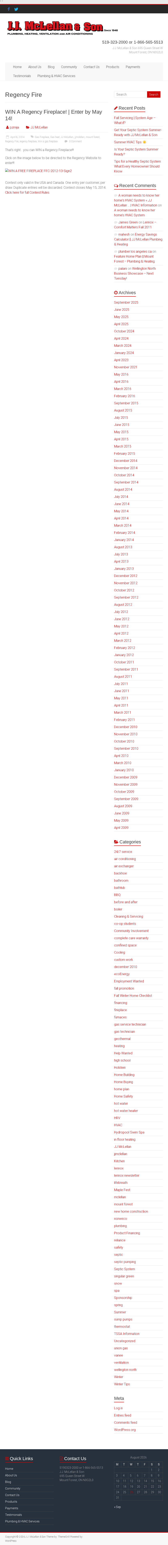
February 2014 (124, 533)
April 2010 (121, 756)
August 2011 (123, 677)
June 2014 (121, 504)
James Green (128, 222)
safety (118, 1247)
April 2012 (121, 633)
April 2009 (121, 828)
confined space (125, 945)
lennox (119, 1168)
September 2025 (126, 302)
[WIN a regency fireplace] (38, 171)
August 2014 (123, 489)
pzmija (14, 127)
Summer (120, 1312)
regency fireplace (28, 141)
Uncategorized (124, 1341)
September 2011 (126, 669)
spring (118, 1305)
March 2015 (122, 446)
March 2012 (122, 641)
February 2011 (124, 720)
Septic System (124, 1269)
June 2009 (121, 813)
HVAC (118, 1125)
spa (116, 1291)
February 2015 (124, 454)
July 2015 (121, 418)
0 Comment (75, 141)
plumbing (120, 1226)
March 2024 (122, 346)
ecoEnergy (122, 974)
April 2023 (121, 360)
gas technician (124, 1032)
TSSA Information (127, 1334)
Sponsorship (123, 1298)
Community (69, 67)
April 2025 (121, 324)
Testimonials (22, 76)
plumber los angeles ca (135, 251)
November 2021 (125, 367)
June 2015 (121, 425)
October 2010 (124, 741)
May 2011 (121, 698)
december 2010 (125, 967)
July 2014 (121, 497)
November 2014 (125, 468)
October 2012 (124, 590)
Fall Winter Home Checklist (133, 996)
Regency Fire (11, 141)
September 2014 (126, 482)
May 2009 (121, 820)
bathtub (119, 888)
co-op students (125, 924)
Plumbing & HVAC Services (56, 76)
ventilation (121, 1363)
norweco (120, 1219)
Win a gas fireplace (48, 141)
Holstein (120, 1068)
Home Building (124, 1075)
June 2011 (121, 691)
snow (118, 1283)
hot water (121, 1104)
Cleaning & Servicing (128, 916)
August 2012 (123, 605)
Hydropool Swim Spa (129, 1132)
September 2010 (126, 749)
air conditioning (125, 859)
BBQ (117, 895)
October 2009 (124, 792)
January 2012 (124, 655)
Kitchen (119, 1161)
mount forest (93, 137)
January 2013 (124, 569)
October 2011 (124, 662)
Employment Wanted (129, 981)
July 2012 (121, 612)
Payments (133, 67)
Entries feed (122, 1415)
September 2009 (126, 799)
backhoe (120, 873)
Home (17, 67)
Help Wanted (123, 1053)
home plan (121, 1089)
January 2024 (124, 353)
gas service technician (130, 1024)
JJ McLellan (39, 127)
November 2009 (125, 784)
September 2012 (126, 597)
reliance (119, 1240)
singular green (124, 1276)
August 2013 (123, 547)
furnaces (120, 1017)
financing (120, 1003)
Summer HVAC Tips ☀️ (130, 142)
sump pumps (123, 1319)
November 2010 (125, 734)
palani (122, 269)
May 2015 (121, 432)
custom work (123, 960)
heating (119, 1046)
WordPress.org (125, 1430)
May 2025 (121, 317)
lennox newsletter (126, 1175)
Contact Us (92, 67)
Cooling (119, 952)
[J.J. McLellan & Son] (62, 21)
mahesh (124, 234)
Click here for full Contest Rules (27, 192)
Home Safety (123, 1096)
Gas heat (55, 137)
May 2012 (121, 626)
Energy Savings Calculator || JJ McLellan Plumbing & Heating (138, 239)
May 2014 (121, 511)
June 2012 (121, 619)
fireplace (120, 1010)
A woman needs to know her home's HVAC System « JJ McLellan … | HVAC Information (136, 200)
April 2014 (121, 518)
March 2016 (122, 389)
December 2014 (125, 461)
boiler (118, 909)
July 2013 (121, 554)
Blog (51, 67)
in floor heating (124, 1139)
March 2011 (122, 713)
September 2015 (126, 403)
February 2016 (124, 396)
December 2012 (125, 576)
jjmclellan (80, 137)
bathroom (121, 880)
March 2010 (122, 763)
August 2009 (123, 806)
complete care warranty (131, 938)
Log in (118, 1408)
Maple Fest (122, 1190)
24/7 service (123, 852)
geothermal (122, 1039)
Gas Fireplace (42, 137)
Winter (118, 1377)
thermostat (122, 1327)
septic (118, 1255)
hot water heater (126, 1111)
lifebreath (120, 1183)
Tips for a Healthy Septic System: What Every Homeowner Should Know (137, 166)
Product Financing (127, 1233)
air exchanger (124, 866)
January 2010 (124, 770)
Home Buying (123, 1082)
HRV (117, 1118)
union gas (121, 1348)
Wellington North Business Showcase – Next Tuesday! (135, 273)
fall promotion (124, 988)
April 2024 (121, 338)
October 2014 (124, 475)
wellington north (125, 1370)
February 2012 (124, 648)
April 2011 (121, 705)
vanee (118, 1355)
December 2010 (125, 727)
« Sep (117, 1507)
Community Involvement (131, 931)
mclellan (120, 1197)
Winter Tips (122, 1384)
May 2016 (121, 374)
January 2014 (124, 540)
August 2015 (123, 410)
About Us (34, 67)
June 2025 (121, 310)
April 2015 (121, 439)
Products (112, 67)
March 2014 (122, 525)
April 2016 (121, 382)
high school (122, 1060)
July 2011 (121, 684)
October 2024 (124, 331)
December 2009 (125, 777)
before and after (125, 902)
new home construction (131, 1211)
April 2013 (121, 561)
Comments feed (125, 1423)
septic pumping (125, 1262)
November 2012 (125, 583)
